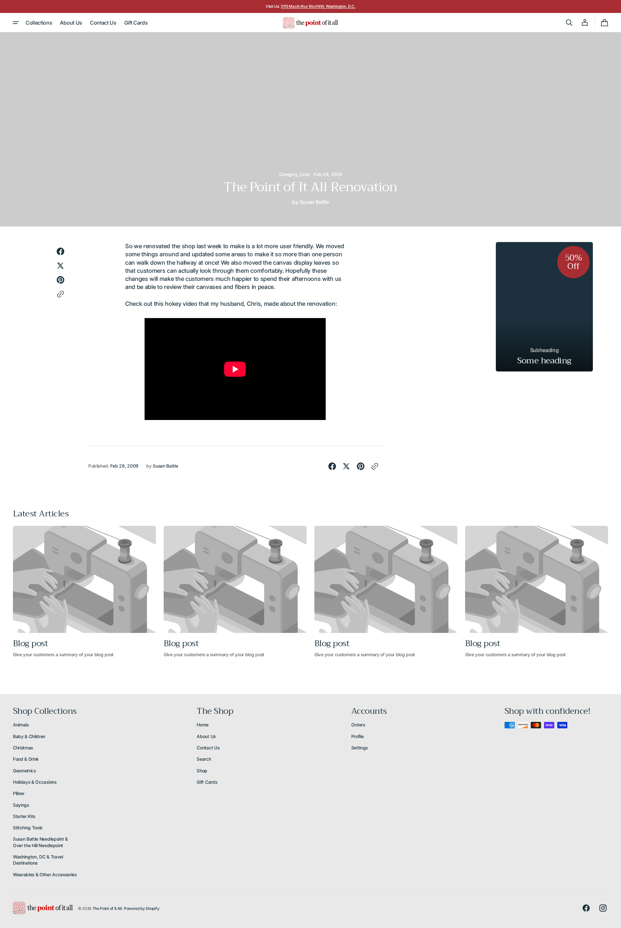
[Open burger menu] (16, 23)
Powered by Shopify (141, 908)
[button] (569, 23)
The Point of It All (107, 908)
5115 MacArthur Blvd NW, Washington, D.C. (318, 6)
